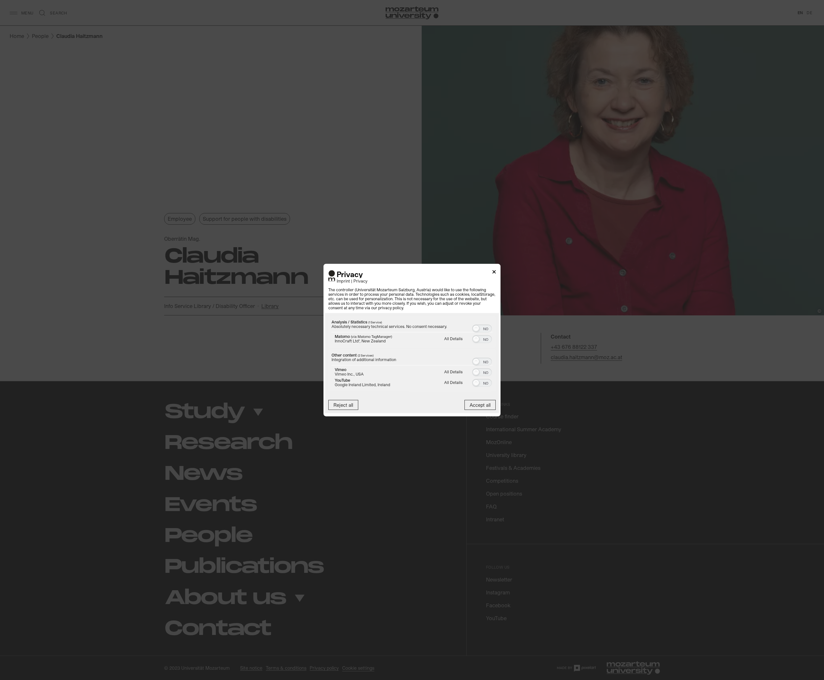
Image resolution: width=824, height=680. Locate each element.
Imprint (343, 280)
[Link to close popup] (494, 272)
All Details (453, 338)
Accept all (480, 405)
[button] (476, 328)
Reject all (343, 405)
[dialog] (412, 340)
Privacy (360, 280)
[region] (412, 354)
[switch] (482, 328)
